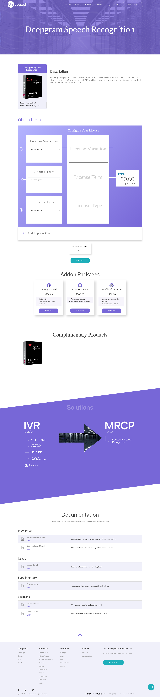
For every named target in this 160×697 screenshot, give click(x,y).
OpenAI (41, 666)
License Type (44, 202)
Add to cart (80, 260)
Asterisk (62, 666)
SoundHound (43, 676)
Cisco (62, 659)
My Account (132, 5)
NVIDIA (41, 673)
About (116, 5)
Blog (108, 5)
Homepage (21, 653)
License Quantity (80, 246)
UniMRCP (85, 653)
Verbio (41, 683)
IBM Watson (43, 669)
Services (68, 5)
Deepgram (42, 680)
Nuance (41, 663)
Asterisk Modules (87, 656)
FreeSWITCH (64, 663)
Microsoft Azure (44, 656)
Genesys (63, 653)
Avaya (62, 656)
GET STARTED (113, 662)
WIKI (29, 541)
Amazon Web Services (46, 659)
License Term (44, 171)
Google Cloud (43, 653)
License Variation (44, 141)
